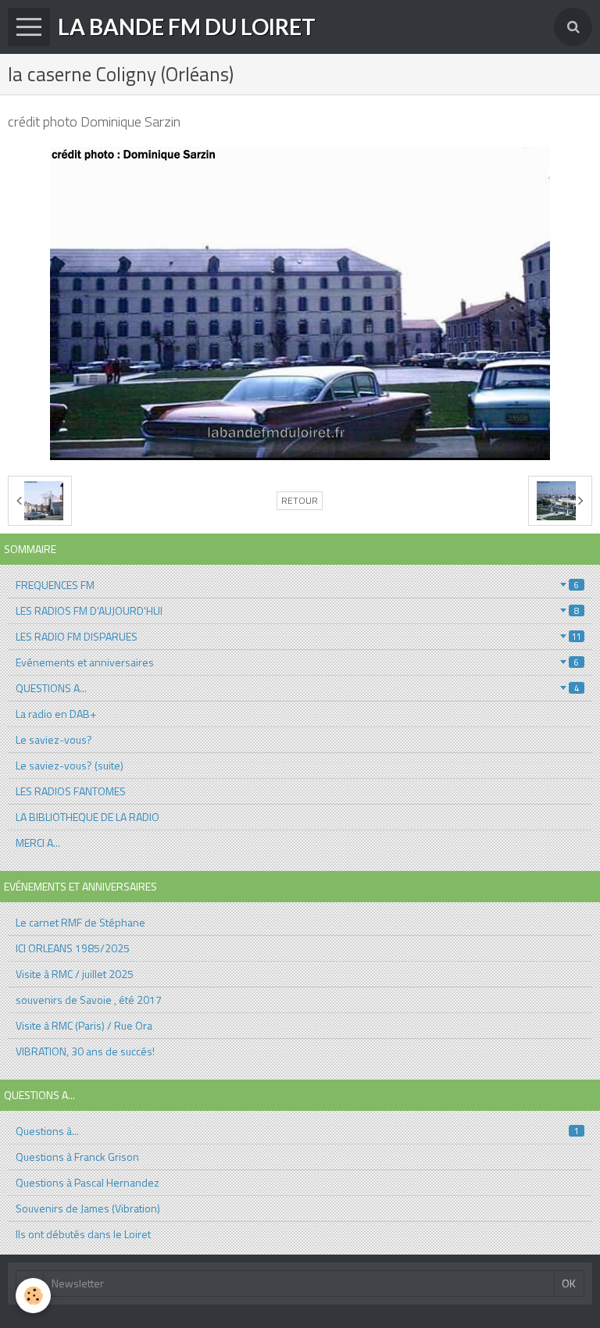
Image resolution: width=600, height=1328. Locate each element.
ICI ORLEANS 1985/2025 (73, 948)
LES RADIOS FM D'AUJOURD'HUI (297, 610)
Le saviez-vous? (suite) (69, 765)
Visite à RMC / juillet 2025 (75, 974)
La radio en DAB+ (56, 713)
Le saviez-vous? (54, 739)
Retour (299, 501)
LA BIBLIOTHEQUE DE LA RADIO (87, 817)
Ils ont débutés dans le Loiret (83, 1234)
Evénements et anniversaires (297, 662)
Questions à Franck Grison (77, 1156)
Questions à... (297, 1131)
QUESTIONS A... (297, 688)
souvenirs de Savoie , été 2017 (89, 999)
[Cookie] (33, 1295)
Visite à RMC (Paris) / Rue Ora (84, 1025)
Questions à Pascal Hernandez (87, 1182)
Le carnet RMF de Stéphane (80, 922)
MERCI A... (38, 842)
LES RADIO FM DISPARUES (298, 636)
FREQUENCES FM (297, 585)
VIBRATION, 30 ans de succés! (85, 1051)
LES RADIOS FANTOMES (71, 791)
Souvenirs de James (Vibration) (88, 1208)
